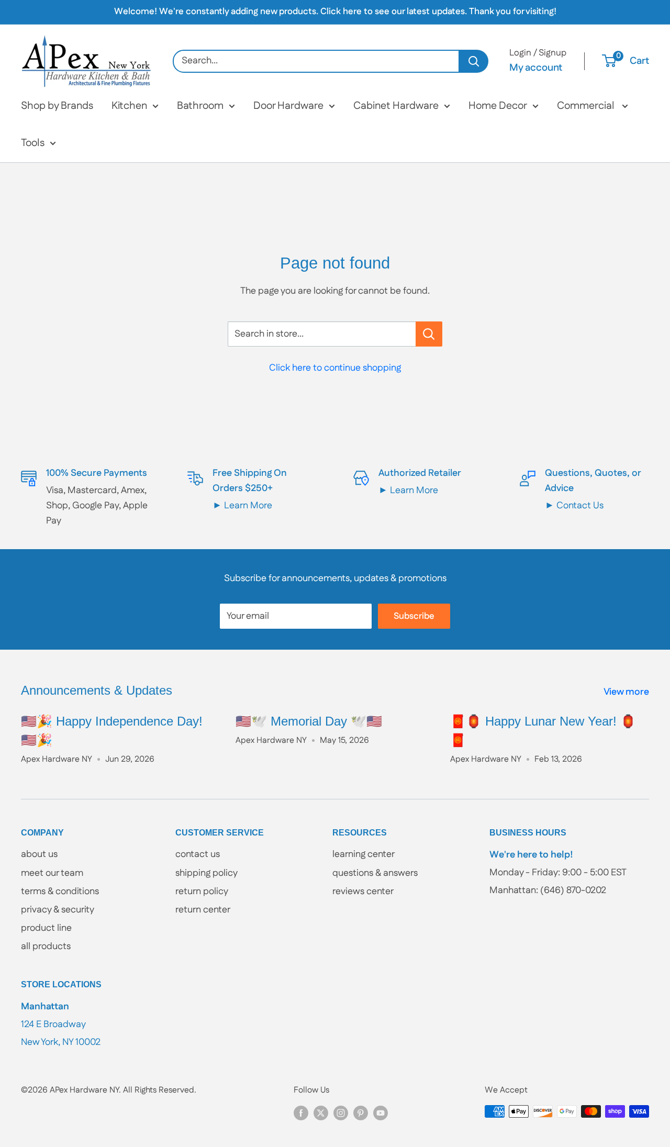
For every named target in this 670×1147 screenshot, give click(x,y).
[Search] (474, 61)
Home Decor (497, 105)
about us (39, 854)
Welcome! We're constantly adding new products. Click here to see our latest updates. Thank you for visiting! (335, 11)
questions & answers (375, 873)
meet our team (52, 873)
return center (202, 910)
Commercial (587, 105)
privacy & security (57, 910)
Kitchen (129, 105)
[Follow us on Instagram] (340, 1113)
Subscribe (414, 616)
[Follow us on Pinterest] (360, 1113)
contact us (197, 854)
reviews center (363, 891)
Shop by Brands (57, 105)
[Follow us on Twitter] (321, 1113)
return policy (201, 891)
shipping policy (206, 873)
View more (627, 692)
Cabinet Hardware (396, 105)
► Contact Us (574, 506)
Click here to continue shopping (335, 368)
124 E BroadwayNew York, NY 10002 (60, 1024)
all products (46, 946)
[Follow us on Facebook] (301, 1113)
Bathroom (200, 105)
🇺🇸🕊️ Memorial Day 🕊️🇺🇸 (309, 721)
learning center (363, 854)
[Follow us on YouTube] (380, 1113)
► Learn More (242, 506)
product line (46, 928)
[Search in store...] (429, 334)
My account (535, 68)
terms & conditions (60, 891)
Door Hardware (288, 105)
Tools (32, 143)
